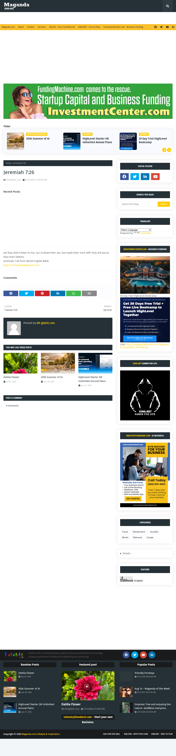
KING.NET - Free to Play (89, 27)
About (21, 27)
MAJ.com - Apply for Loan (136, 734)
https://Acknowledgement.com (21, 265)
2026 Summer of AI (38, 138)
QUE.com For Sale (111, 734)
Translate (145, 233)
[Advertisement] (88, 59)
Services (42, 27)
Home (9, 163)
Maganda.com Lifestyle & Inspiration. (41, 734)
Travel (125, 532)
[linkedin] (172, 27)
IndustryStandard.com (138, 436)
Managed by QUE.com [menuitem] (18, 18)
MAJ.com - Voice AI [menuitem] (134, 18)
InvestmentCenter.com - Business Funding (123, 27)
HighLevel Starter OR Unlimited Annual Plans (97, 140)
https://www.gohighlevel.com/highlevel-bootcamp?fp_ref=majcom (145, 346)
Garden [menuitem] (39, 18)
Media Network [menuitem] (83, 18)
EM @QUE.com (13, 179)
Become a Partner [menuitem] (109, 18)
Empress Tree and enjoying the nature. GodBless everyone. (153, 706)
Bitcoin (125, 537)
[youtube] (167, 27)
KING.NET (137, 363)
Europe (150, 537)
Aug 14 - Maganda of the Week (152, 688)
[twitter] (161, 27)
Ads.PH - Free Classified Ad (62, 27)
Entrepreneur (139, 532)
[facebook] (155, 27)
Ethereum (137, 537)
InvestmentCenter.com (134, 249)
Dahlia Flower (11, 377)
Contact (30, 27)
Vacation (154, 532)
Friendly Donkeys (144, 673)
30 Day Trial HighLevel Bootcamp (153, 140)
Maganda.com (8, 27)
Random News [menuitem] (59, 18)
